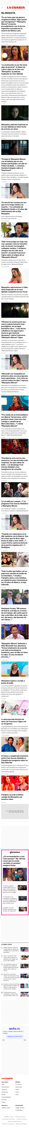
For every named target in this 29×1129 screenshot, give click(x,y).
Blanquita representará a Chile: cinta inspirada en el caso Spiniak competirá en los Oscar (14, 289)
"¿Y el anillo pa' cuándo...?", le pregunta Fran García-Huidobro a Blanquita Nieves (14, 510)
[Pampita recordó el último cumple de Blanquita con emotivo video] (15, 811)
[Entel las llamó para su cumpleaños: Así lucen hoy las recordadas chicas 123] (24, 994)
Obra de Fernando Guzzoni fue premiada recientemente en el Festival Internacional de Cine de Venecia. (15, 297)
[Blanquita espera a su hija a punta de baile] (15, 708)
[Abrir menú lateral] (2, 7)
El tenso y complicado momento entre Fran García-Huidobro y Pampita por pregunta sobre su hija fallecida (14, 759)
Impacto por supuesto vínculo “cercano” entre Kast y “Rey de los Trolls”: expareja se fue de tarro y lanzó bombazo (12, 977)
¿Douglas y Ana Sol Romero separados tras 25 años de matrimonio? (9, 909)
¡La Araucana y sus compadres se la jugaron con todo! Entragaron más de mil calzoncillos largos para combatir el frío (10, 900)
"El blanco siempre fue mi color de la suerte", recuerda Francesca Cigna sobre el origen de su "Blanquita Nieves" (14, 262)
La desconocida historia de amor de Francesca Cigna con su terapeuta (13, 721)
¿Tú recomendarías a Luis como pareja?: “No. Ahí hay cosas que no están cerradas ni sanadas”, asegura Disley (14, 861)
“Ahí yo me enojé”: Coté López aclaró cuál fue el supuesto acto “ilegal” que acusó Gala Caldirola (10, 958)
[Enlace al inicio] (15, 852)
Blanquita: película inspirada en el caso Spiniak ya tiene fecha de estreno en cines (14, 127)
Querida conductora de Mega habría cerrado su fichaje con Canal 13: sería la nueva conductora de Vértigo (11, 986)
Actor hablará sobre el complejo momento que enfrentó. (11, 217)
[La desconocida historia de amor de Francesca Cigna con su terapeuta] (15, 744)
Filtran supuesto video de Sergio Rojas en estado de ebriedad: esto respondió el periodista (11, 950)
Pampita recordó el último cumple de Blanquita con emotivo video (12, 797)
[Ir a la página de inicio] (16, 7)
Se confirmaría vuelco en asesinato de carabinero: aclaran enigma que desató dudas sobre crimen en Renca (11, 967)
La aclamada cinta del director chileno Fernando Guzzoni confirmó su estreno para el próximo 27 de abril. (14, 134)
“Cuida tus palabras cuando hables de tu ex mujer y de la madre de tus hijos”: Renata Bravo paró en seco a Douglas (9, 889)
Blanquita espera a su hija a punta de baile (13, 682)
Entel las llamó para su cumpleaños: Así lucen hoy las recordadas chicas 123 (11, 994)
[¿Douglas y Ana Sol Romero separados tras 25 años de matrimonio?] (23, 909)
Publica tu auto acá (14, 1036)
